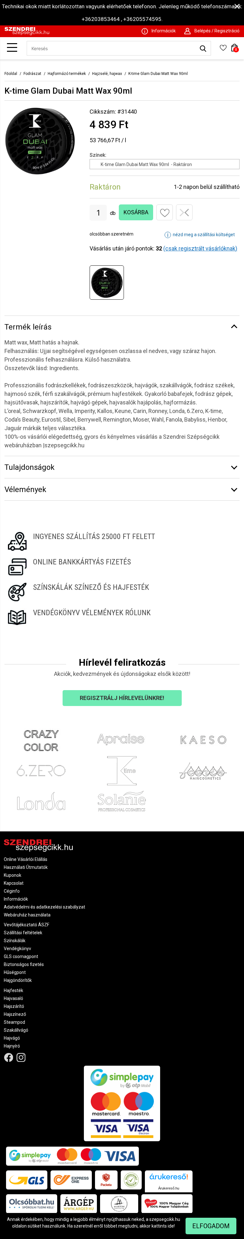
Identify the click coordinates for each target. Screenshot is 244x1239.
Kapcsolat (14, 883)
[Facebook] (9, 1057)
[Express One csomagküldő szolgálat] (71, 1179)
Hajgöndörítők (18, 980)
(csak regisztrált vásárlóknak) (200, 248)
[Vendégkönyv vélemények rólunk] (122, 617)
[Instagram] (21, 1057)
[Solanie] (122, 801)
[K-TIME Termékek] (122, 771)
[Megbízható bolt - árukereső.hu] (131, 1179)
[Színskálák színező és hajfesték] (122, 592)
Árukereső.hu (168, 1188)
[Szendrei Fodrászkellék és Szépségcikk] (26, 33)
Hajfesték (13, 990)
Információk (16, 899)
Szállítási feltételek (23, 932)
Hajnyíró (12, 1046)
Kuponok (12, 875)
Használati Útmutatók (26, 867)
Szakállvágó (16, 1030)
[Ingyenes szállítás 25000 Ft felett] (122, 541)
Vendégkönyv (17, 948)
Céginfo (12, 891)
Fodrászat (32, 73)
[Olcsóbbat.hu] (31, 1203)
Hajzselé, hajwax (107, 73)
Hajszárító (14, 1006)
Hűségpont (15, 972)
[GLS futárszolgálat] (26, 1179)
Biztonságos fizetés (24, 964)
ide (171, 1226)
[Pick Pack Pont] (106, 1179)
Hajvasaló (13, 998)
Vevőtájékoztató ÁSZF (26, 924)
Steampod (14, 1022)
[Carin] (203, 771)
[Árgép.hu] (78, 1203)
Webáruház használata (27, 914)
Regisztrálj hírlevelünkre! (122, 698)
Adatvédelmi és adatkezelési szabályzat (44, 906)
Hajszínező (15, 1014)
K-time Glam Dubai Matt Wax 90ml (158, 73)
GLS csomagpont (21, 956)
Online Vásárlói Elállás (25, 859)
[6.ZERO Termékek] (41, 771)
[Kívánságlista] (223, 50)
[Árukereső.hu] (169, 1179)
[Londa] (41, 801)
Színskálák (14, 940)
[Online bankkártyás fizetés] (122, 566)
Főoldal (10, 73)
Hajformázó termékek (67, 73)
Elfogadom (211, 1226)
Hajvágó (12, 1038)
